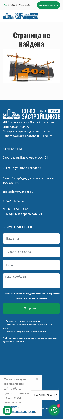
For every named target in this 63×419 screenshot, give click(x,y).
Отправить (31, 308)
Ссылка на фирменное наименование (26, 331)
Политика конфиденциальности (23, 321)
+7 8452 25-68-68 (19, 5)
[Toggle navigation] (55, 16)
